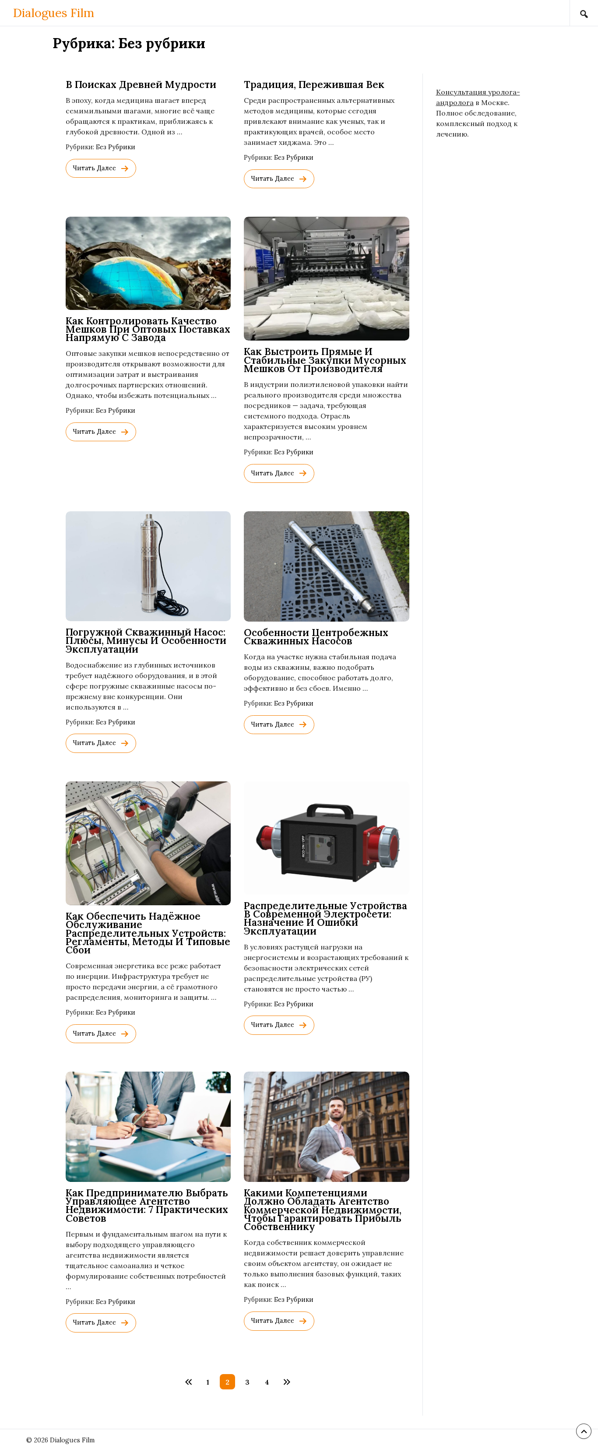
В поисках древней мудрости (141, 84)
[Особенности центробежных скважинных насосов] (326, 566)
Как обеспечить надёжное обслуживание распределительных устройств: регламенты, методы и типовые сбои (148, 933)
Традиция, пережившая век (314, 84)
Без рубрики (115, 147)
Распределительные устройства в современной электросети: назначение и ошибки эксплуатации (325, 918)
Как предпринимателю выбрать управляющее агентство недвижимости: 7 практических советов (147, 1205)
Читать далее (94, 168)
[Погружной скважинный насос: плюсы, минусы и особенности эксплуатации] (148, 566)
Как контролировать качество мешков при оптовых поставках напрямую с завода (148, 329)
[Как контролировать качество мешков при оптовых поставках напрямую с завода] (148, 263)
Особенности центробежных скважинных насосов (316, 636)
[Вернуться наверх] (583, 1431)
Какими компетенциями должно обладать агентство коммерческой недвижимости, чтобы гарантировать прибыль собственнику (322, 1209)
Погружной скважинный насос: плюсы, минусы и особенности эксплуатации (146, 640)
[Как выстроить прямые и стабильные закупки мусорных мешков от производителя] (326, 279)
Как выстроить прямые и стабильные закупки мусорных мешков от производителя (325, 359)
